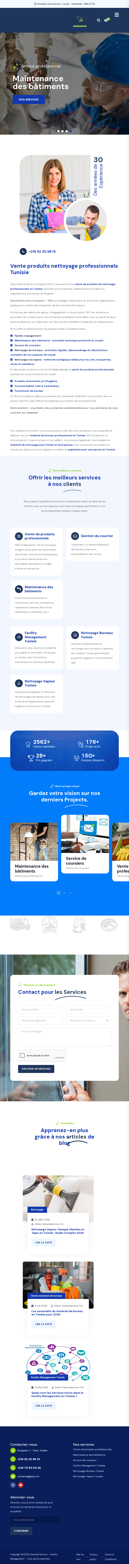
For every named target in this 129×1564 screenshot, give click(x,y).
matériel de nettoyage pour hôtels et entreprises (41, 444)
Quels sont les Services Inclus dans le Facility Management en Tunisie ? (57, 1394)
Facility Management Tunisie (48, 1377)
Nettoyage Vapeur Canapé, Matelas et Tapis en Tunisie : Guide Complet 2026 (57, 1231)
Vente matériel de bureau (46, 1295)
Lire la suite (43, 1242)
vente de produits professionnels (93, 369)
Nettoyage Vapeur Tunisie (88, 1476)
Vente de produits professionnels (92, 1449)
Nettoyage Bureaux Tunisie (88, 1471)
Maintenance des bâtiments (89, 1455)
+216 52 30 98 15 (42, 251)
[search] (98, 20)
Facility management (28, 335)
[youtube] (21, 1485)
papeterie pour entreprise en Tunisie (91, 449)
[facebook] (13, 1485)
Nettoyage (37, 1209)
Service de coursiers (84, 1460)
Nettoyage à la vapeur (28, 359)
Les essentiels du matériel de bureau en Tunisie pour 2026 (57, 1313)
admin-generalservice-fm (49, 1224)
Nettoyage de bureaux (29, 350)
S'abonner (21, 1530)
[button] (58, 131)
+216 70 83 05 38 (29, 1467)
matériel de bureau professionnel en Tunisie (57, 435)
